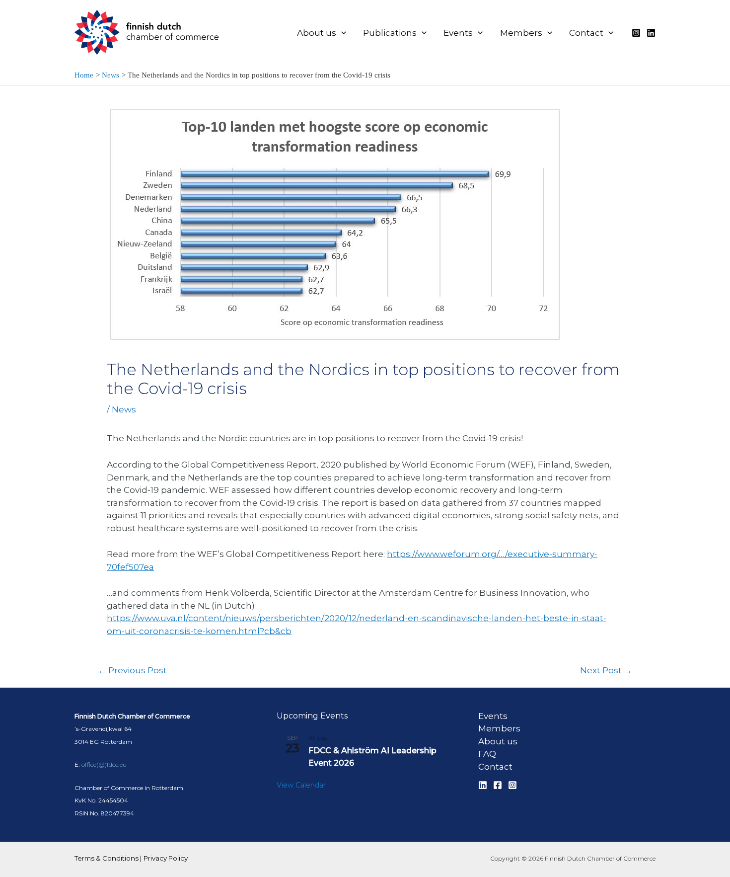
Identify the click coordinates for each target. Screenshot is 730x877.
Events (493, 716)
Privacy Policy (166, 858)
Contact (495, 767)
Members (499, 728)
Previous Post (132, 670)
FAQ (487, 754)
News (124, 409)
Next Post (606, 670)
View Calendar (301, 785)
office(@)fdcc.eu (104, 764)
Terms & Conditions (106, 858)
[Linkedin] (651, 32)
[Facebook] (497, 785)
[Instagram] (636, 32)
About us (497, 741)
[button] (341, 32)
